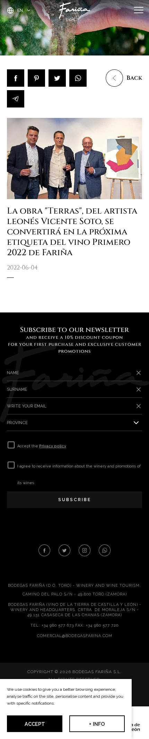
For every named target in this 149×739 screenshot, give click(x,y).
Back (134, 78)
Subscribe (74, 499)
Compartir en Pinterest (36, 78)
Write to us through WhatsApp (104, 550)
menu (138, 10)
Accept (35, 724)
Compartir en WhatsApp (78, 78)
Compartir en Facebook (15, 78)
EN (20, 10)
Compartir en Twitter (57, 78)
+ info (97, 724)
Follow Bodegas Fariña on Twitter (64, 550)
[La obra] (74, 158)
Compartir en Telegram (15, 99)
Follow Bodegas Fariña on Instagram (84, 550)
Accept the (41, 446)
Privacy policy (52, 446)
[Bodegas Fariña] (74, 10)
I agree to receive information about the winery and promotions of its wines (79, 474)
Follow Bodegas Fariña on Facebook (44, 550)
